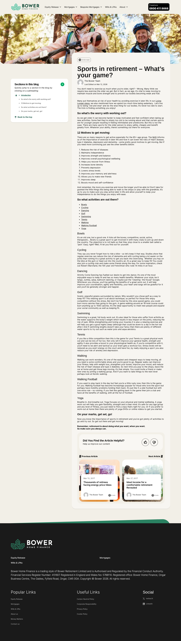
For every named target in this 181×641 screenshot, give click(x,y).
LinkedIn (149, 604)
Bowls (84, 204)
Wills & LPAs (111, 7)
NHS (154, 137)
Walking (85, 222)
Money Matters (17, 619)
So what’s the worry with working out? (36, 99)
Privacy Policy (82, 609)
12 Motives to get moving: (31, 103)
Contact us (15, 624)
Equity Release (52, 7)
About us (14, 614)
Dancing (85, 210)
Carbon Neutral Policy (85, 599)
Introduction (26, 95)
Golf (83, 213)
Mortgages (69, 7)
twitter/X (149, 599)
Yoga (83, 228)
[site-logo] (31, 544)
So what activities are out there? (34, 107)
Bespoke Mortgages (89, 7)
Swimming (86, 216)
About (122, 7)
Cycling (84, 207)
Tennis (84, 219)
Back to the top (25, 117)
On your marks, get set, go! (31, 111)
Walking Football (89, 225)
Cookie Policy (82, 614)
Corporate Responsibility (86, 604)
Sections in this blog (27, 84)
